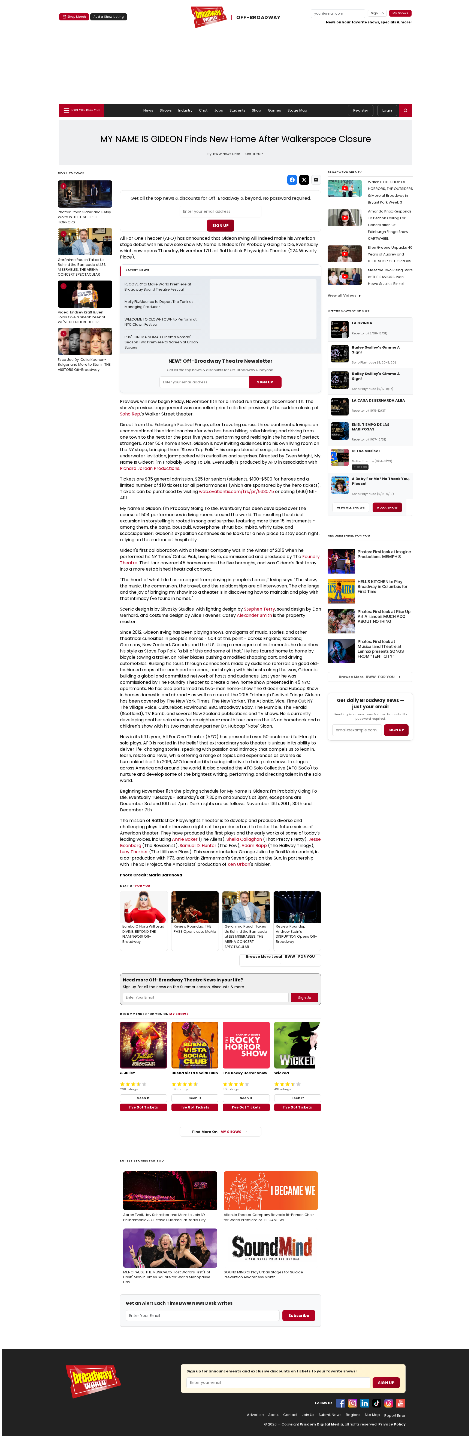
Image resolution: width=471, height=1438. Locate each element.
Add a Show (387, 507)
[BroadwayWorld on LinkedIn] (365, 1403)
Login (387, 110)
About (273, 1414)
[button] (405, 110)
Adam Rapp (254, 845)
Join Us (308, 1414)
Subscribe (298, 1315)
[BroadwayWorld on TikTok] (377, 1403)
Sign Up (220, 225)
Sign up (396, 729)
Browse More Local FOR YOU (280, 956)
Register (360, 110)
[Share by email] (316, 180)
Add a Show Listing (108, 16)
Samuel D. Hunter (198, 845)
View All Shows (351, 507)
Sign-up (377, 13)
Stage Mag (297, 110)
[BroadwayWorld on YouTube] (401, 1403)
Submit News (330, 1414)
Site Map (372, 1414)
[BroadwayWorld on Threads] (389, 1403)
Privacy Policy (392, 1424)
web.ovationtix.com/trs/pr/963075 (236, 491)
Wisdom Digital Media (321, 1424)
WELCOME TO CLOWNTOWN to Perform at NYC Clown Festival (161, 322)
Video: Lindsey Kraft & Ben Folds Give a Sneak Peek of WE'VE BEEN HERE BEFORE (81, 304)
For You (142, 885)
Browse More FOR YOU (367, 676)
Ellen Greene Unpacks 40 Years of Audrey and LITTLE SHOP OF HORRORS (390, 254)
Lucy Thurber (134, 852)
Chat (203, 110)
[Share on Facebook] (292, 180)
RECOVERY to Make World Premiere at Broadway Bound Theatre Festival (158, 287)
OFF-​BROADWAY (258, 17)
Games (274, 110)
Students (237, 110)
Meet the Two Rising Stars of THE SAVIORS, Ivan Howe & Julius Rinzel (390, 276)
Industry (185, 110)
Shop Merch (76, 16)
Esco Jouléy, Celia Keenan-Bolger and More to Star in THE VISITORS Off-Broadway (84, 351)
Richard (128, 468)
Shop (256, 110)
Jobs (218, 110)
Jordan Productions (158, 468)
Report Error (395, 1415)
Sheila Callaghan (244, 839)
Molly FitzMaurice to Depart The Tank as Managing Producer (159, 304)
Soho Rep (130, 414)
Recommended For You (349, 536)
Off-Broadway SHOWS (349, 310)
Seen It (143, 1098)
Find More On (216, 1131)
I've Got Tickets (143, 1107)
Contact (290, 1414)
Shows (166, 110)
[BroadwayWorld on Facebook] (341, 1403)
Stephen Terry (259, 609)
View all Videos (342, 295)
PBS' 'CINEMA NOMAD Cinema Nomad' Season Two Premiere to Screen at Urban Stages (162, 342)
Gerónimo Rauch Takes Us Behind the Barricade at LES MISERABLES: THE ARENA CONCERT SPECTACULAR (82, 254)
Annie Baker (185, 839)
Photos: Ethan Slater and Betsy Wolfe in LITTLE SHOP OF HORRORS (84, 204)
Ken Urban (239, 864)
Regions (353, 1414)
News (148, 110)
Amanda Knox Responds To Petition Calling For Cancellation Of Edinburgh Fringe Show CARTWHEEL (390, 225)
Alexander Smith (254, 615)
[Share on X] (304, 180)
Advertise (255, 1414)
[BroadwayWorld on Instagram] (353, 1403)
